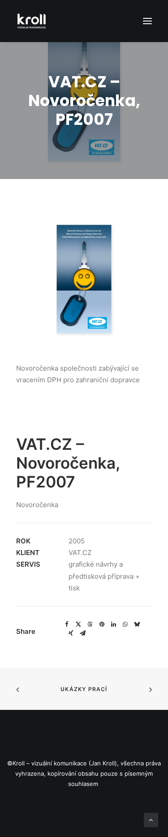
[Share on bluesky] (136, 624)
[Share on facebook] (66, 624)
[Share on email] (82, 633)
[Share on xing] (70, 633)
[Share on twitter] (78, 624)
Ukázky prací (83, 689)
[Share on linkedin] (113, 624)
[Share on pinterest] (101, 624)
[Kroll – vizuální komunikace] (31, 21)
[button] (147, 21)
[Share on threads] (90, 624)
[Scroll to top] (151, 819)
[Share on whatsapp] (125, 624)
